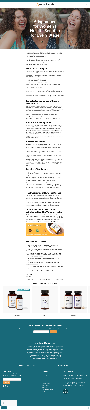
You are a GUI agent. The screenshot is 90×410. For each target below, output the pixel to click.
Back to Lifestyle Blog (45, 279)
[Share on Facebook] (30, 274)
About (21, 4)
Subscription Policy (46, 383)
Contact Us (44, 373)
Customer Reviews (46, 375)
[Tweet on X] (29, 274)
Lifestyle (16, 4)
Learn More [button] (33, 408)
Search (43, 391)
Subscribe (53, 331)
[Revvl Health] (45, 5)
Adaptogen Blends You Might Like (45, 283)
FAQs (43, 377)
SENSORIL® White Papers (47, 389)
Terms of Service (45, 385)
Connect (26, 4)
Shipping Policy (45, 379)
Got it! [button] (85, 408)
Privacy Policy (45, 387)
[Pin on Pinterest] (31, 274)
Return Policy (44, 381)
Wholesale (10, 4)
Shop (4, 4)
